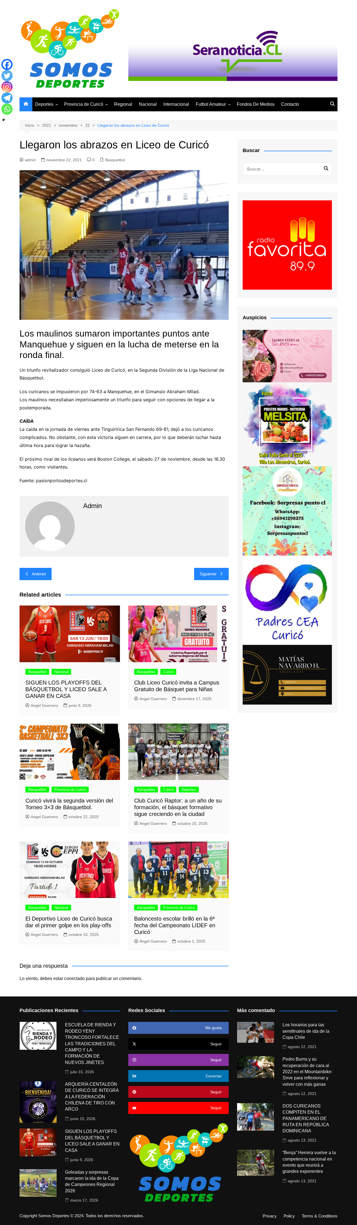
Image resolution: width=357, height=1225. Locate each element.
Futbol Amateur (211, 104)
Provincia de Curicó (83, 104)
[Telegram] (7, 98)
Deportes (44, 104)
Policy (289, 1216)
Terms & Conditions (319, 1216)
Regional (123, 104)
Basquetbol (115, 160)
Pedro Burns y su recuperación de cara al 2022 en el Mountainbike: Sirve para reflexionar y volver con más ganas (307, 1072)
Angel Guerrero (44, 705)
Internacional (176, 104)
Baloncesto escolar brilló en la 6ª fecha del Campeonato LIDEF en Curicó (174, 925)
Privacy (270, 1216)
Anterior (39, 573)
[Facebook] (7, 64)
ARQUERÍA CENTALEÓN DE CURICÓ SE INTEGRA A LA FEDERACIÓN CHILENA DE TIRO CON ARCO (92, 1097)
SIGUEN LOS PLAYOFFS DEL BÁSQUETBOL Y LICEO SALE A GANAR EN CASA (66, 689)
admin (30, 160)
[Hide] (3, 120)
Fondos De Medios (255, 104)
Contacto (290, 104)
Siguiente (208, 573)
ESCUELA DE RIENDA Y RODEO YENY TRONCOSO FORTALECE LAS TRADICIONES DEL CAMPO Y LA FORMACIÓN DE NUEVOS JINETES (92, 1043)
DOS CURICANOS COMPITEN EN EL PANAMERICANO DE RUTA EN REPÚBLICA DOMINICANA (306, 1118)
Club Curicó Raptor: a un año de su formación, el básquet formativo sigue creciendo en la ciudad (178, 807)
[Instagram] (7, 86)
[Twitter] (7, 75)
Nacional (148, 104)
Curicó (168, 672)
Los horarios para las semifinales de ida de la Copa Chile (306, 1031)
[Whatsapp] (7, 109)
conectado (74, 978)
